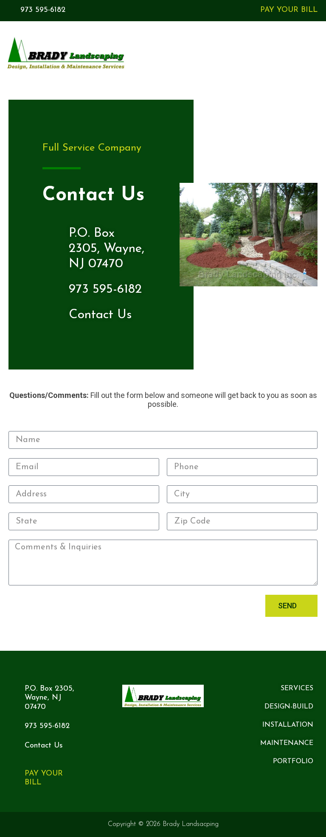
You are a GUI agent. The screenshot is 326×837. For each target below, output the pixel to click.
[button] (309, 53)
